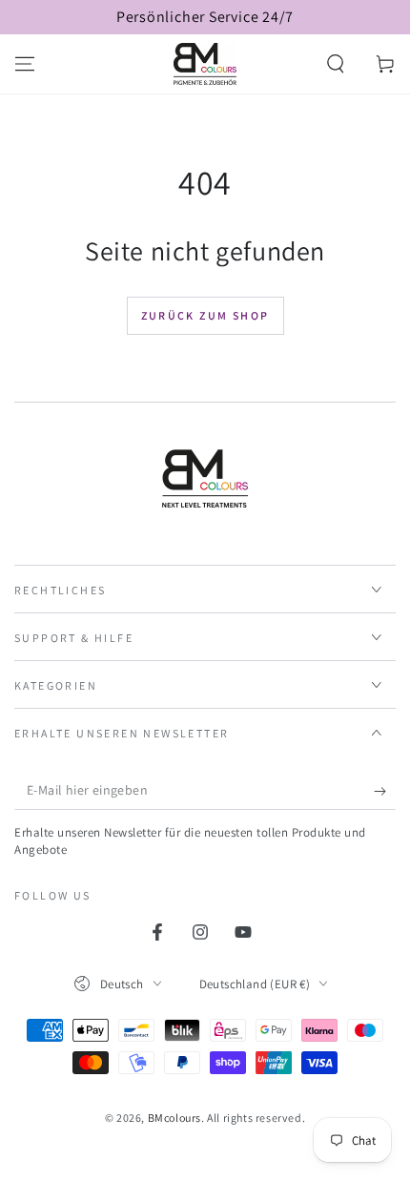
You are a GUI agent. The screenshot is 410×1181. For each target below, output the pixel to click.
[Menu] (25, 64)
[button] (335, 64)
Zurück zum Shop (205, 315)
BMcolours (174, 1117)
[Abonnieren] (385, 791)
